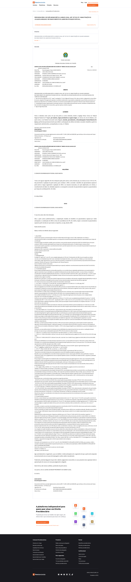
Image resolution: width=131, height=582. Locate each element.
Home (34, 11)
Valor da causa (36, 550)
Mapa (80, 558)
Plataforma (42, 5)
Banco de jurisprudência (61, 547)
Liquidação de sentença (38, 547)
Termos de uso (82, 561)
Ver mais (36, 40)
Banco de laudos (59, 545)
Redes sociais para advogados (62, 543)
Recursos (56, 5)
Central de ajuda (82, 556)
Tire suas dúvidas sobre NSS (62, 561)
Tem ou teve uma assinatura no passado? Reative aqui (47, 525)
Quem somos (82, 554)
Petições (49, 5)
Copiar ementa (90, 25)
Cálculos (35, 5)
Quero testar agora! (41, 522)
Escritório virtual (60, 552)
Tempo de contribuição (38, 552)
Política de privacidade (84, 563)
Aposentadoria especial (38, 554)
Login (85, 2)
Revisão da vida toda (37, 545)
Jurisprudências (40, 11)
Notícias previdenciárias (61, 563)
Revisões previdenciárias (84, 545)
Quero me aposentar (93, 2)
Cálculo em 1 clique (37, 543)
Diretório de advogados (61, 550)
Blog (82, 2)
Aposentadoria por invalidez (39, 557)
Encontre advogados (60, 558)
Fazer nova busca (93, 11)
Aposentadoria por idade (38, 559)
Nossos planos (92, 5)
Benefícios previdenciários (85, 543)
